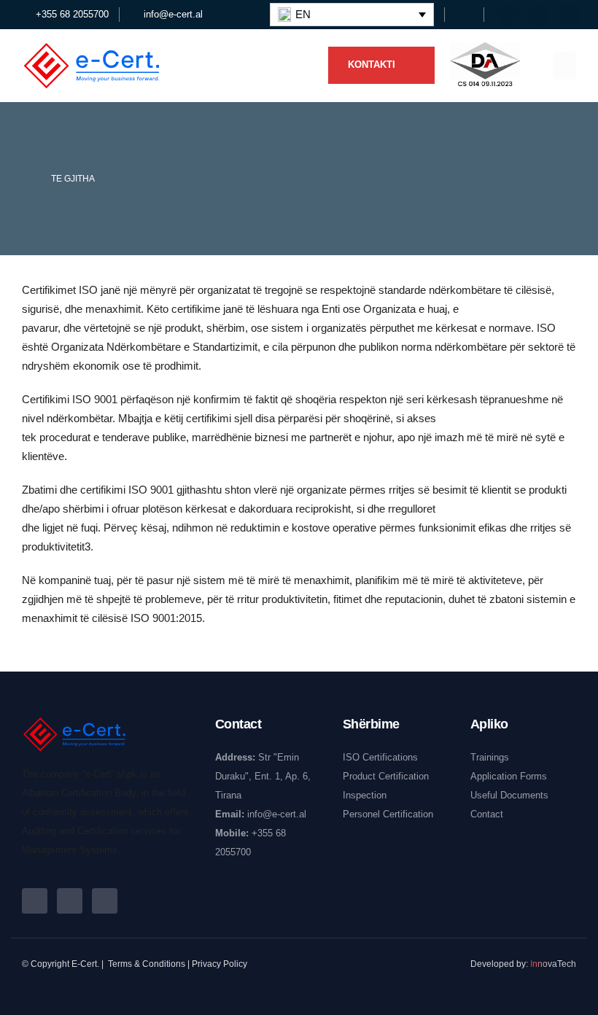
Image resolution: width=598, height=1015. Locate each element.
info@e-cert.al (276, 814)
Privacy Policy (219, 964)
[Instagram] (569, 15)
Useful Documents (509, 795)
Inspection (365, 795)
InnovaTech (553, 964)
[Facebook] (508, 15)
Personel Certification (388, 814)
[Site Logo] (91, 65)
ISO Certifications (380, 757)
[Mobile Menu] (564, 65)
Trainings (489, 757)
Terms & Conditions (146, 964)
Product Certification (386, 776)
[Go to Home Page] (26, 178)
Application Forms (508, 776)
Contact (486, 814)
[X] (539, 15)
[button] (462, 15)
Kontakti (373, 64)
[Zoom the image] (485, 52)
